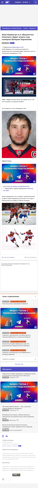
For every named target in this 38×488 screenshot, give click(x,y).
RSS (20, 422)
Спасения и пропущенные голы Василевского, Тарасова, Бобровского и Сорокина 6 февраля (16, 313)
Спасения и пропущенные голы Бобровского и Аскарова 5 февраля (16, 330)
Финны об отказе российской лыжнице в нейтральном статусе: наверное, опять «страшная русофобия (17, 403)
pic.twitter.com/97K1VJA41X (20, 186)
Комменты (32, 28)
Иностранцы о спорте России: (11, 28)
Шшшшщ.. (13, 387)
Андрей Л (13, 354)
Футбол (25, 2)
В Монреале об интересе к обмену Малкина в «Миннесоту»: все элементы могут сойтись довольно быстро (18, 393)
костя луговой (15, 407)
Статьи (25, 28)
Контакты (14, 422)
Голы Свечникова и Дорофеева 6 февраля (15, 280)
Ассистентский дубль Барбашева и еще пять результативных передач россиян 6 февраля (16, 321)
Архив (4, 422)
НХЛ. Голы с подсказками (18, 278)
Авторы (9, 422)
